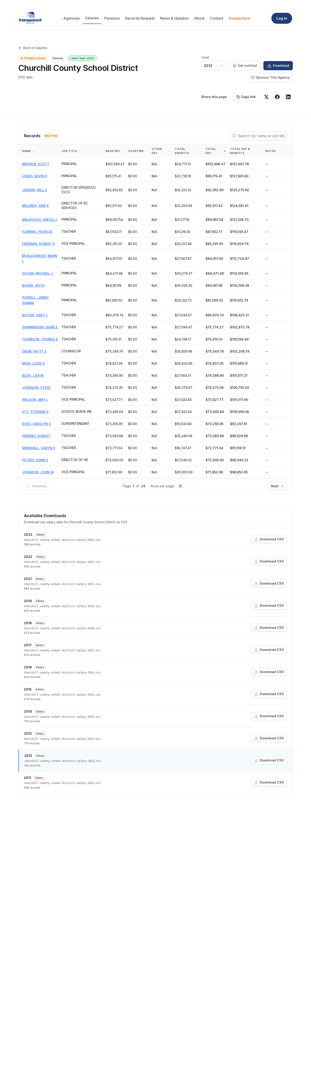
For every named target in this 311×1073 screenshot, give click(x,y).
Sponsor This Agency (273, 77)
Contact (216, 18)
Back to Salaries (35, 48)
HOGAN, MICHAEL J (37, 273)
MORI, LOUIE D (33, 363)
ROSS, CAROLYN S (36, 424)
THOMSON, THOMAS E (40, 339)
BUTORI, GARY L (35, 315)
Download (281, 65)
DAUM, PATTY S (34, 351)
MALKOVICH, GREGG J (39, 220)
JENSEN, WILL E (34, 190)
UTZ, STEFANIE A (35, 412)
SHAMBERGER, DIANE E (40, 327)
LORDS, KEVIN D (34, 176)
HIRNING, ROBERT (36, 436)
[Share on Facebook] (277, 96)
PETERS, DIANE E (35, 460)
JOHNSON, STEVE (36, 387)
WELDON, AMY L (35, 400)
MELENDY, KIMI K (35, 206)
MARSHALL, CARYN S (38, 448)
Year (205, 57)
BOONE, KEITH (33, 285)
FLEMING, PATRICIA (37, 232)
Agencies (71, 18)
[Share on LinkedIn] (288, 96)
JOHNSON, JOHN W (38, 472)
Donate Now (239, 18)
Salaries (92, 18)
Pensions (112, 18)
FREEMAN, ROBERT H (38, 244)
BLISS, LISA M (32, 375)
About (199, 18)
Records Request (140, 18)
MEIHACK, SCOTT (35, 164)
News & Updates (174, 18)
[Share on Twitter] (266, 96)
